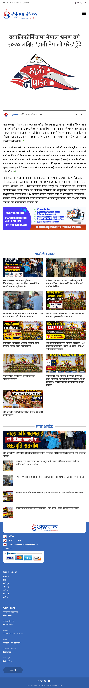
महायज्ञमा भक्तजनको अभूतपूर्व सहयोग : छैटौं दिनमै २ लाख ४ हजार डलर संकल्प (21, 344)
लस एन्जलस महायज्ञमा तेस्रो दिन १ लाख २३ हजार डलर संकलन (23, 413)
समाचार (6, 576)
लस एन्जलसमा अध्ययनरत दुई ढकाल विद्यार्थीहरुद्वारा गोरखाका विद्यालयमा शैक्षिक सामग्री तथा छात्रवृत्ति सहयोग (21, 283)
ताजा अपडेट (44, 426)
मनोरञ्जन (6, 597)
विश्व (4, 580)
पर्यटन (5, 590)
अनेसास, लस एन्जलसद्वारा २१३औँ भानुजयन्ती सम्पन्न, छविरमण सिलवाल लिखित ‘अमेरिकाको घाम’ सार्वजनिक (64, 283)
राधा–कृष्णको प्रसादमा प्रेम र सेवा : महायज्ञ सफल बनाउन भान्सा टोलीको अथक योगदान (23, 314)
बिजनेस (6, 593)
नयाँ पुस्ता (6, 583)
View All (13, 670)
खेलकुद (6, 587)
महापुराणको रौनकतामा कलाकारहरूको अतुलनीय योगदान (19, 377)
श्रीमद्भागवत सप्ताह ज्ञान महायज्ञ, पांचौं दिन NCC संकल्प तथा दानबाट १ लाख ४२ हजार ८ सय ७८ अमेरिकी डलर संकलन (65, 346)
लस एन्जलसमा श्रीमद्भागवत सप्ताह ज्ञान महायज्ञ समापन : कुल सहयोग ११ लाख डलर (65, 314)
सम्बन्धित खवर (44, 254)
